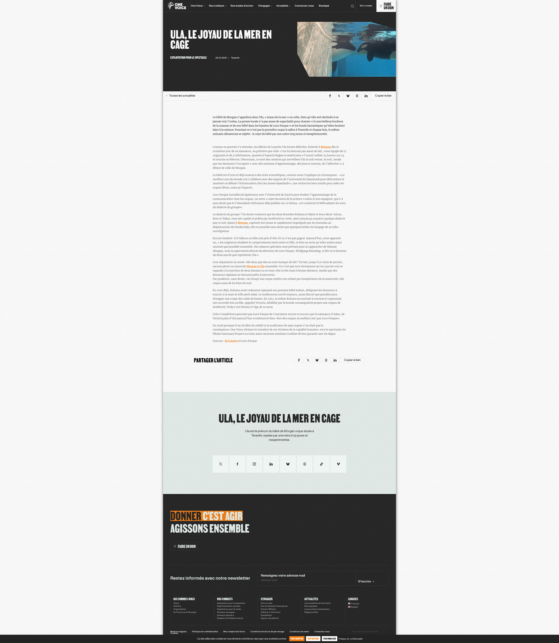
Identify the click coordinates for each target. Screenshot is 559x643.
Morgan (326, 147)
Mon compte (366, 6)
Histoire (177, 606)
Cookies (174, 633)
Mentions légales (178, 632)
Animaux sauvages (226, 612)
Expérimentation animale (228, 606)
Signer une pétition (270, 618)
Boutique (324, 6)
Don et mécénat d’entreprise (274, 606)
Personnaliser (329, 638)
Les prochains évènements (316, 609)
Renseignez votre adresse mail (283, 575)
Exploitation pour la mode (229, 609)
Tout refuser (313, 638)
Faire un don (266, 603)
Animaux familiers (225, 615)
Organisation (179, 609)
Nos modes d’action (242, 6)
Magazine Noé (311, 612)
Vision (176, 603)
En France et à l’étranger (185, 612)
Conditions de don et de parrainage (267, 632)
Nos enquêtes (310, 606)
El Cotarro (231, 341)
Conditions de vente (299, 632)
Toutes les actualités (182, 96)
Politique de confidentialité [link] (351, 639)
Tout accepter (297, 638)
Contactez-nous (304, 6)
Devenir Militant (268, 609)
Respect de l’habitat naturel (230, 618)
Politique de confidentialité (205, 632)
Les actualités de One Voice (317, 603)
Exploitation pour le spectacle (231, 603)
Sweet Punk (372, 632)
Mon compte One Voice (234, 632)
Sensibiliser (266, 615)
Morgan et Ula (255, 266)
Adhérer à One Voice (270, 612)
